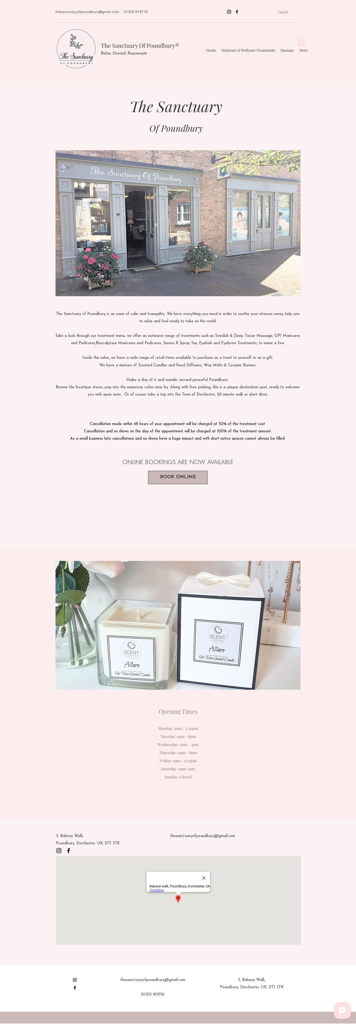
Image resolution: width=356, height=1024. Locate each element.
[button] (301, 40)
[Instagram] (229, 11)
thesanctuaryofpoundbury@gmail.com (87, 11)
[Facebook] (237, 11)
